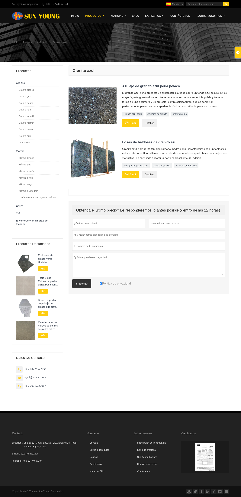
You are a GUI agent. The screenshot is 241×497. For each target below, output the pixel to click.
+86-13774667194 (57, 4)
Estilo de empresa (146, 450)
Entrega (94, 442)
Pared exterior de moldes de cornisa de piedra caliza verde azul (48, 326)
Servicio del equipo (99, 450)
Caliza (19, 206)
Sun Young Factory (147, 457)
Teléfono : (17, 461)
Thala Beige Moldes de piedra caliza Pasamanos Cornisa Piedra (48, 281)
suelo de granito (162, 165)
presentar (82, 283)
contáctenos (180, 16)
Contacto (17, 433)
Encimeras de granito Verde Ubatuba (45, 259)
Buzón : (16, 453)
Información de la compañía (151, 442)
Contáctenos (143, 471)
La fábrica (153, 16)
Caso (135, 16)
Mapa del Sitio (97, 471)
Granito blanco (26, 90)
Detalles (149, 123)
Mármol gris (25, 164)
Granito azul (25, 136)
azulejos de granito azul (136, 165)
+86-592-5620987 (35, 386)
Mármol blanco (26, 158)
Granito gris (25, 96)
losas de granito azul (186, 165)
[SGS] (205, 457)
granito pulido (180, 114)
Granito (43, 42)
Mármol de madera (28, 191)
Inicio (75, 16)
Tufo (18, 213)
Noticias (94, 457)
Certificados (96, 464)
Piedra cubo (25, 142)
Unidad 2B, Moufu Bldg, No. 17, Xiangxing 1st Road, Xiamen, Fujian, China (50, 444)
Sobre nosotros (210, 16)
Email (130, 122)
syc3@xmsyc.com (28, 4)
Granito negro (26, 103)
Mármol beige (26, 178)
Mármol (20, 151)
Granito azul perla (133, 114)
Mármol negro (26, 184)
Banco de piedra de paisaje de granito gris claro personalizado (47, 303)
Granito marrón (26, 123)
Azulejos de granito (157, 114)
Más (43, 268)
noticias (117, 16)
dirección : (17, 442)
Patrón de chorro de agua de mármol (37, 197)
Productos (93, 16)
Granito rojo (25, 109)
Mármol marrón (26, 171)
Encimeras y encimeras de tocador (32, 222)
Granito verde (26, 129)
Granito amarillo (27, 116)
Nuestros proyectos (147, 464)
